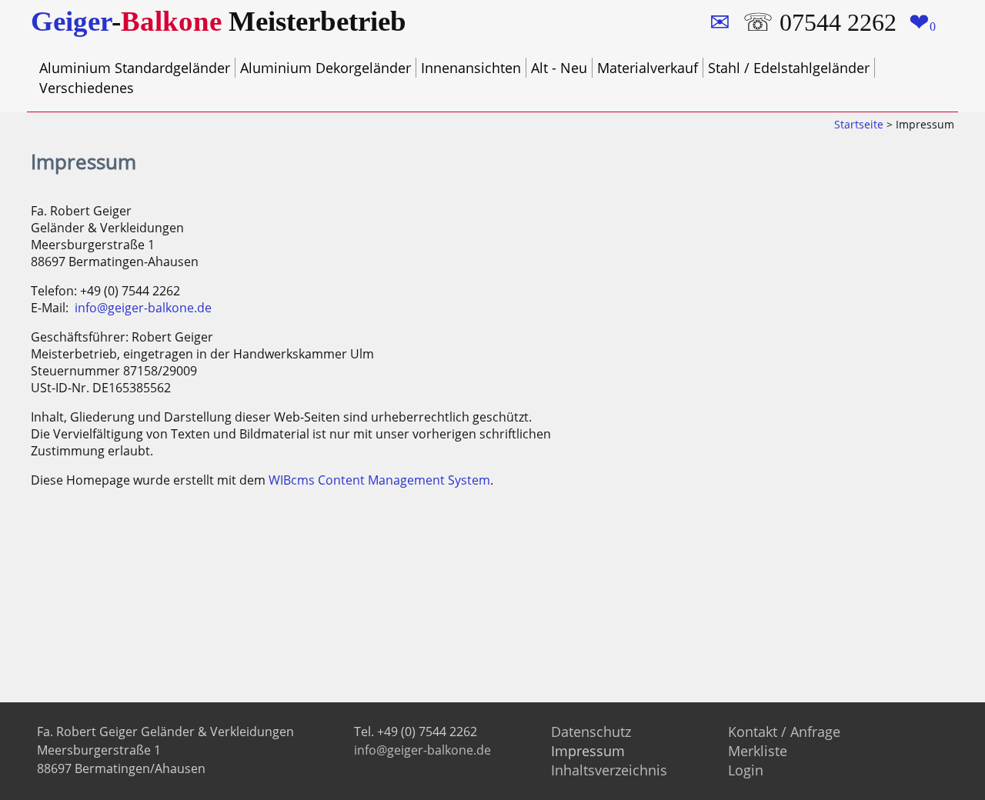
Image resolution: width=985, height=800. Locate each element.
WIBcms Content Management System (379, 480)
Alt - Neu (559, 67)
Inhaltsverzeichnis (609, 770)
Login (745, 770)
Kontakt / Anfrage (784, 731)
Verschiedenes (86, 87)
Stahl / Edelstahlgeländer (789, 67)
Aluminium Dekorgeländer (325, 67)
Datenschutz (591, 731)
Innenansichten (471, 67)
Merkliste (757, 751)
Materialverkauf (647, 67)
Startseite (858, 124)
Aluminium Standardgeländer (134, 67)
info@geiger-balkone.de (143, 307)
